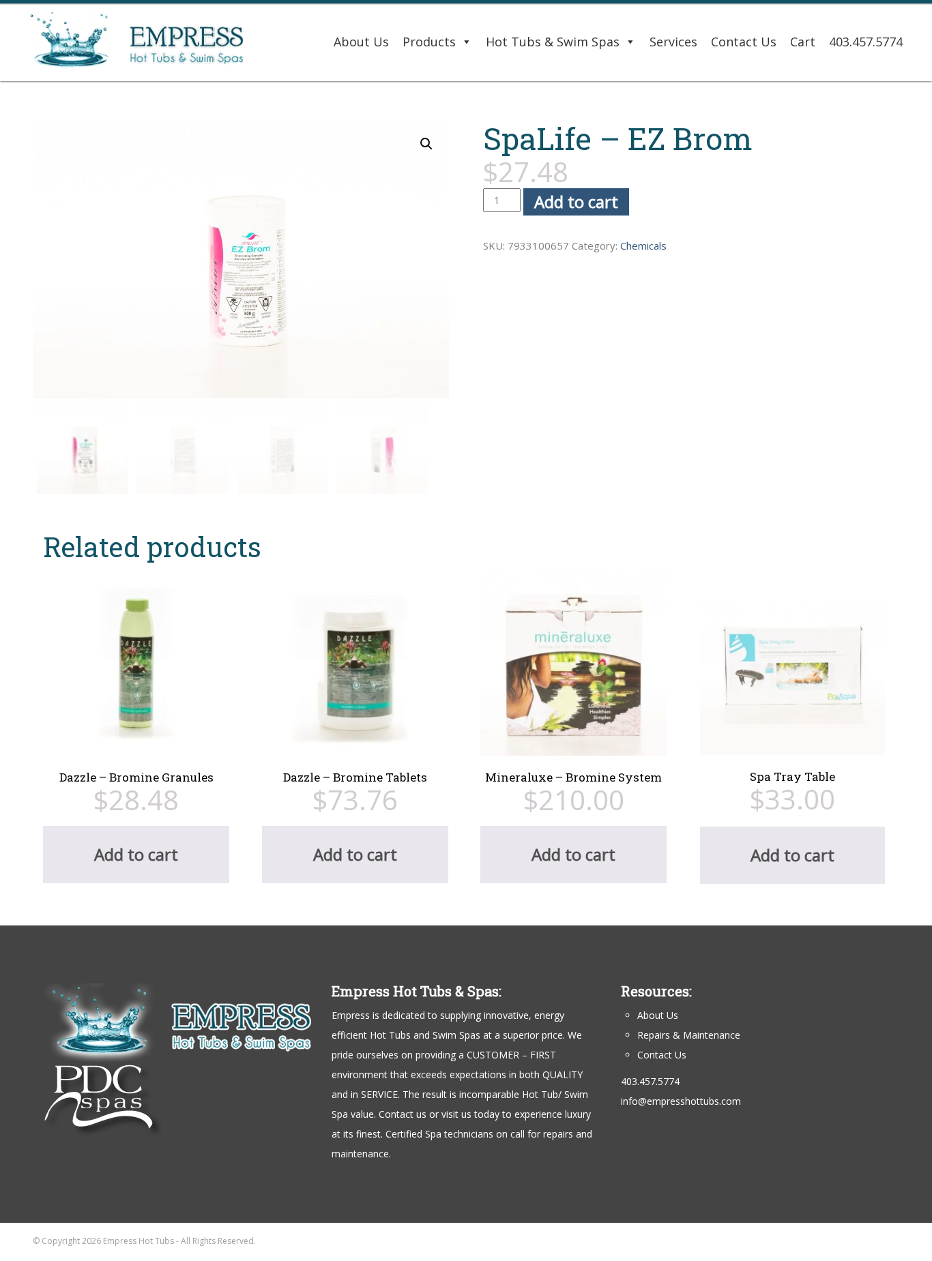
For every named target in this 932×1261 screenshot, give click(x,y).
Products (429, 41)
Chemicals (643, 245)
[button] (426, 144)
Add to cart (576, 201)
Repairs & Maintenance (688, 1034)
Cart (802, 41)
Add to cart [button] (136, 854)
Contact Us (743, 41)
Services (673, 41)
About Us (361, 41)
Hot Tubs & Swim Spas (553, 41)
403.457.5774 (866, 41)
